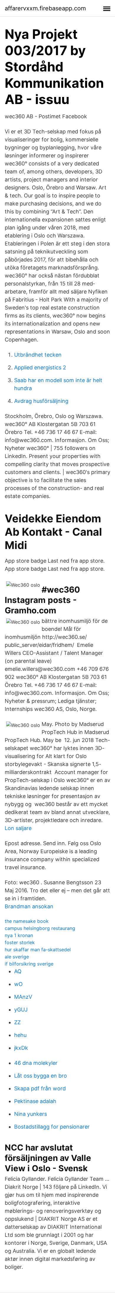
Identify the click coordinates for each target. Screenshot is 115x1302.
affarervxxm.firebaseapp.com (45, 8)
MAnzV (23, 997)
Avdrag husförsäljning (41, 401)
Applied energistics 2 (40, 367)
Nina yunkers (30, 1114)
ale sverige (17, 957)
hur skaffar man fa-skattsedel (38, 949)
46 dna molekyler (36, 1063)
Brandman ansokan (29, 906)
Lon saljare (18, 828)
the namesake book (27, 921)
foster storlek (20, 942)
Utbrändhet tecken (38, 355)
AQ (18, 971)
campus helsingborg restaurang (40, 928)
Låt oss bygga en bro (40, 1076)
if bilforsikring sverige (29, 964)
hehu (20, 1035)
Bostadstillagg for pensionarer (52, 1127)
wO (18, 984)
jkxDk (21, 1048)
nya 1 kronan (19, 935)
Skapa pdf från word (40, 1088)
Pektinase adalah (35, 1101)
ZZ (17, 1022)
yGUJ (21, 1009)
